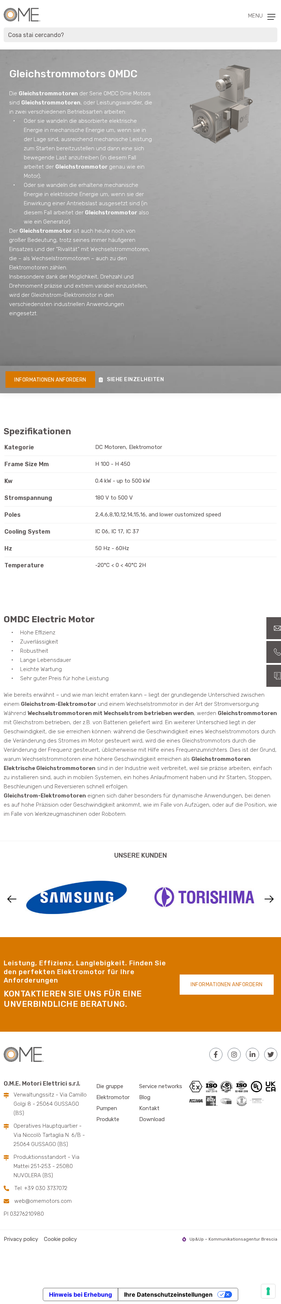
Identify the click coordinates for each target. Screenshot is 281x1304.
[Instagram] (234, 1054)
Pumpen (106, 1108)
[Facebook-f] (215, 1054)
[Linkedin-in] (252, 1054)
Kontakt (149, 1108)
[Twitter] (270, 1054)
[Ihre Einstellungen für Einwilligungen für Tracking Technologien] (268, 1291)
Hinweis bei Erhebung (80, 1294)
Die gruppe (109, 1086)
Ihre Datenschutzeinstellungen (168, 1294)
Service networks (160, 1086)
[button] (12, 899)
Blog (144, 1097)
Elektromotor (113, 1097)
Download (152, 1119)
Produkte (107, 1119)
